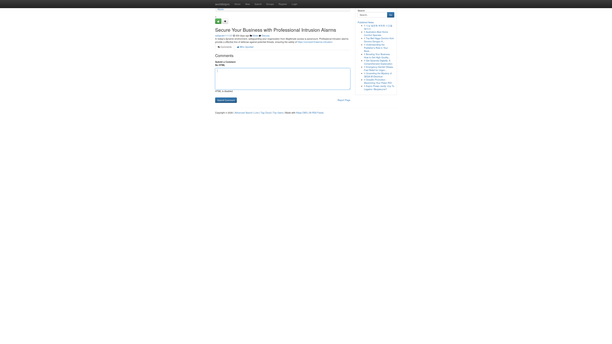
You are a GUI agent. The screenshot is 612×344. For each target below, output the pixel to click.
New (247, 4)
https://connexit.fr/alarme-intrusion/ (315, 41)
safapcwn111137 (223, 35)
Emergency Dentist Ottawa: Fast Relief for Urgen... (378, 68)
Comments (226, 46)
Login (294, 4)
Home (237, 4)
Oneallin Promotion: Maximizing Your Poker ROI (378, 81)
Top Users (278, 112)
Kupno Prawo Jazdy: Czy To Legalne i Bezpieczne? (379, 87)
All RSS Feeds (316, 112)
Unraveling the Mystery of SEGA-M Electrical (378, 75)
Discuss (266, 35)
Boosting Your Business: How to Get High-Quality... (377, 56)
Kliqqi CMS (301, 112)
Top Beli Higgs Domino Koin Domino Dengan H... (379, 40)
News (255, 35)
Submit (258, 4)
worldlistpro (222, 4)
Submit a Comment (225, 61)
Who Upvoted (246, 46)
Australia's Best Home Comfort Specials (376, 33)
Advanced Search (244, 112)
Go (390, 14)
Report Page (344, 100)
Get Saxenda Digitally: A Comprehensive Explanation (378, 62)
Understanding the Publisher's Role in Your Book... (376, 48)
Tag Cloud (266, 112)
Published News (366, 22)
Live (257, 112)
